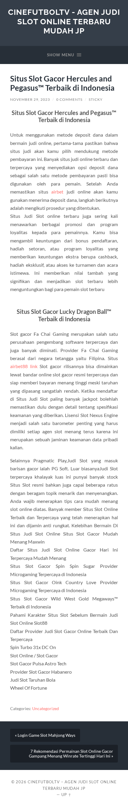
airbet (57, 191)
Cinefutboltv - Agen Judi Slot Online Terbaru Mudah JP (64, 21)
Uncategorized (45, 708)
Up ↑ (66, 794)
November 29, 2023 (30, 99)
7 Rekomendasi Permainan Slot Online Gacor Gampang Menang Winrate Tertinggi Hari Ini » (71, 753)
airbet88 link (24, 366)
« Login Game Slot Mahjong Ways (45, 735)
